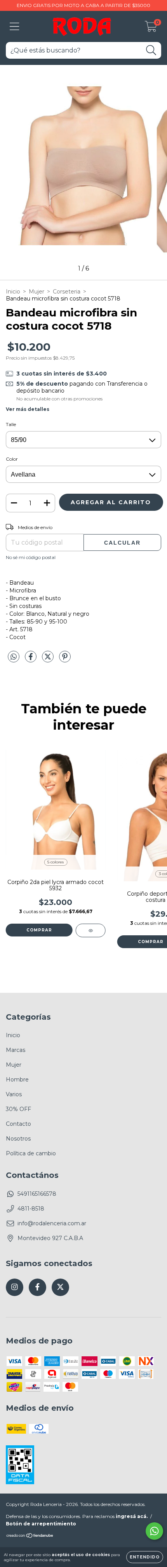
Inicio (13, 291)
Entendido (145, 1557)
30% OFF (18, 1109)
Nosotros (18, 1138)
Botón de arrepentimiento (41, 1524)
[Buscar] (151, 50)
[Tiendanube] (30, 1536)
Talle (11, 424)
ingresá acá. (132, 1516)
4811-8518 (30, 1208)
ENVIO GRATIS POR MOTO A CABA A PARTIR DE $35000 (83, 5)
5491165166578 (36, 1193)
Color (12, 459)
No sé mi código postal (31, 557)
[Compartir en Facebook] (31, 660)
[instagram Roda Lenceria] (14, 1287)
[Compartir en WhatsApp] (13, 657)
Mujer (36, 291)
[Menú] (14, 26)
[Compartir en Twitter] (48, 660)
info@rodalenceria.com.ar (51, 1223)
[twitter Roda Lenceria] (60, 1287)
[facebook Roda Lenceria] (37, 1287)
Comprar (39, 930)
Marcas (15, 1049)
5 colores (55, 862)
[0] (150, 28)
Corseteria (66, 291)
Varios (14, 1094)
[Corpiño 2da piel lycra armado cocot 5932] (91, 930)
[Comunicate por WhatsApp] (154, 1531)
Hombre (17, 1079)
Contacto (18, 1123)
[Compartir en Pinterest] (65, 660)
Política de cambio (31, 1153)
